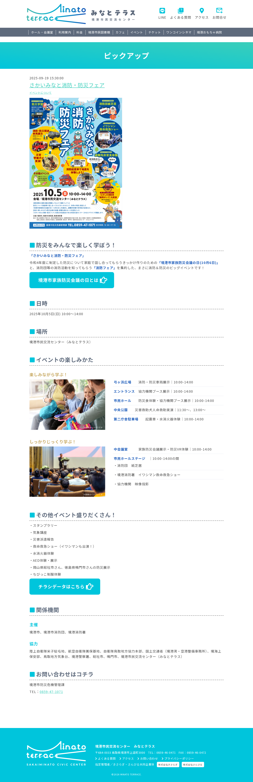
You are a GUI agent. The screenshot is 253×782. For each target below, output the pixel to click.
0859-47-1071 (51, 691)
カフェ (120, 32)
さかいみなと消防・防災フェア (67, 85)
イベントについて (40, 93)
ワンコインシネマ (179, 32)
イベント (136, 32)
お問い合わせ (149, 758)
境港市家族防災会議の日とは (68, 280)
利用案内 (65, 32)
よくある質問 (180, 17)
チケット (154, 32)
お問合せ (219, 17)
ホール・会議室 (42, 32)
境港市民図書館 (99, 32)
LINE (162, 17)
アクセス (202, 17)
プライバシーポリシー (179, 758)
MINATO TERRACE (130, 774)
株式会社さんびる (192, 764)
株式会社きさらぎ (168, 764)
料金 (79, 32)
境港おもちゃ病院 (209, 32)
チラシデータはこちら (61, 586)
